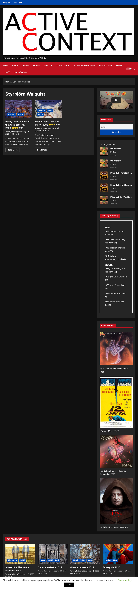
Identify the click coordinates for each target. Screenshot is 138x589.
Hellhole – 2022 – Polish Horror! (114, 527)
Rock (57, 560)
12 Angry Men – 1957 (109, 431)
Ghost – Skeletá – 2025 (50, 567)
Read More (14, 150)
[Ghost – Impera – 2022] (85, 554)
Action (108, 560)
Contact (25, 65)
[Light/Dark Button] (129, 69)
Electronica (12, 560)
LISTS (7, 72)
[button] (134, 69)
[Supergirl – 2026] (118, 554)
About (15, 65)
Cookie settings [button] (125, 580)
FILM (35, 65)
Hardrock (12, 114)
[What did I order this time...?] (116, 100)
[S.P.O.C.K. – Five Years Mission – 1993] (20, 554)
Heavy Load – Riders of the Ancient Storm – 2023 (17, 124)
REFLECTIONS (105, 65)
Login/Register (21, 72)
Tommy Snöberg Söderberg (15, 131)
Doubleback (115, 148)
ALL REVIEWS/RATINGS (84, 65)
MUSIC (47, 65)
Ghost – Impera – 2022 (82, 567)
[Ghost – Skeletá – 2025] (53, 554)
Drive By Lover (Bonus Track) (123, 173)
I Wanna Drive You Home (121, 197)
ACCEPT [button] (69, 584)
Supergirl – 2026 (111, 567)
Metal (50, 111)
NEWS (119, 65)
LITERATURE (61, 65)
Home (5, 65)
